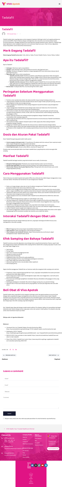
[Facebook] (32, 465)
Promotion (37, 442)
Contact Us (25, 441)
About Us (25, 437)
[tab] (31, 429)
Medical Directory (39, 445)
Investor (25, 439)
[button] (31, 429)
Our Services (26, 450)
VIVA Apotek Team (11, 34)
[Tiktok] (39, 465)
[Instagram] (35, 465)
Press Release (38, 438)
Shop (24, 452)
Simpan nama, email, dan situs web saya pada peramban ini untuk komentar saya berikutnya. (30, 418)
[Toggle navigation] (50, 4)
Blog (36, 440)
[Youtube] (42, 465)
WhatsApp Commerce (28, 443)
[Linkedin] (46, 465)
